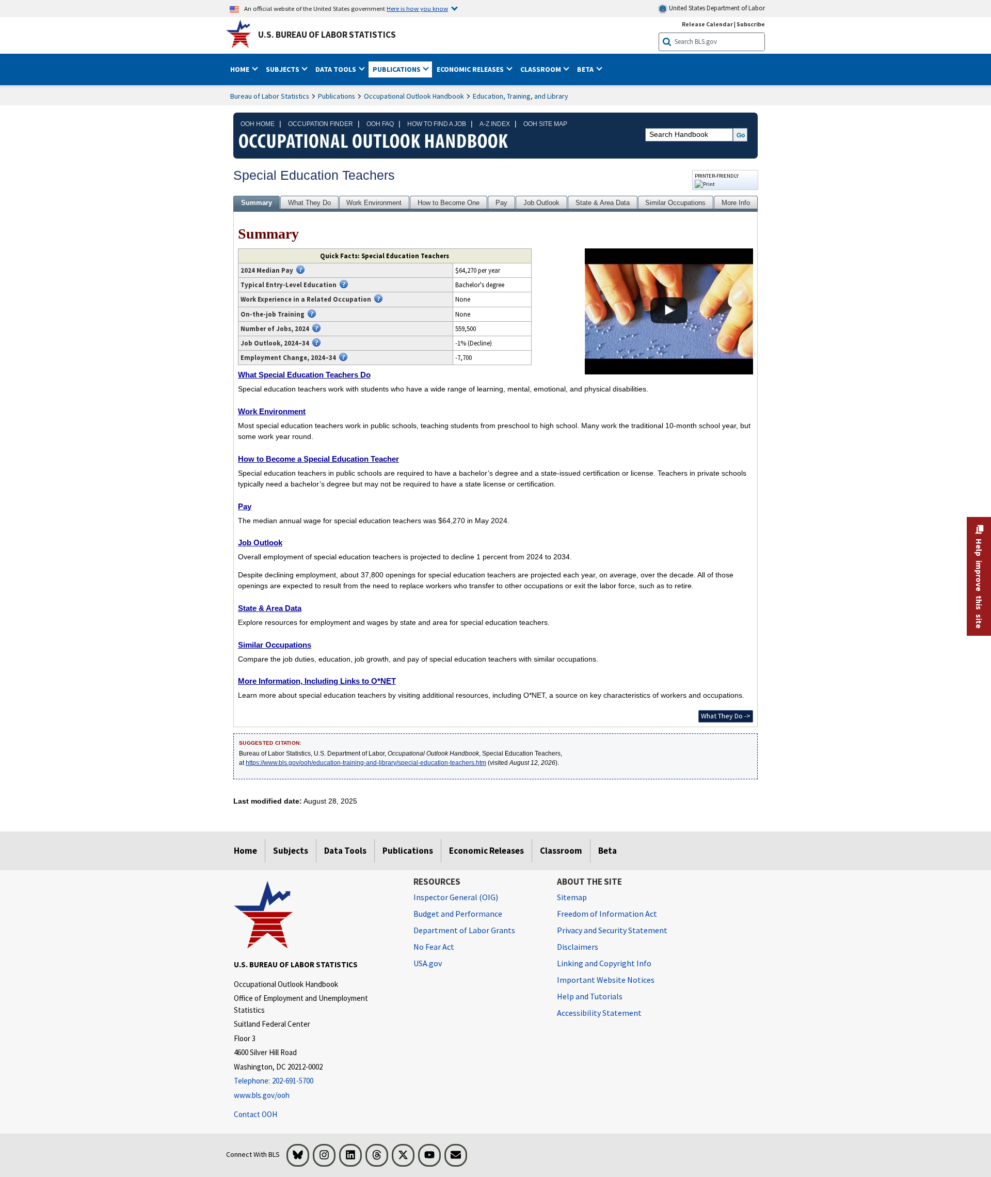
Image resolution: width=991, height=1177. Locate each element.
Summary (256, 203)
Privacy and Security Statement (612, 930)
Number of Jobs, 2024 (275, 328)
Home (245, 850)
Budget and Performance (457, 913)
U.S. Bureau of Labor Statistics (327, 34)
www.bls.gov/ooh (262, 1095)
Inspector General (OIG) (455, 897)
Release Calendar (707, 24)
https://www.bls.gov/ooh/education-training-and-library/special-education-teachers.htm (366, 762)
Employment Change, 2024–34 (288, 357)
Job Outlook (541, 203)
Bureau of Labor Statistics (269, 96)
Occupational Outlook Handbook (414, 96)
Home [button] (240, 69)
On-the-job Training (273, 314)
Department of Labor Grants (464, 930)
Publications (336, 96)
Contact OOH (255, 1114)
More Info (736, 203)
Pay (501, 203)
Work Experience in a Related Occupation (306, 299)
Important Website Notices (605, 980)
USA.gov (427, 963)
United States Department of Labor (716, 8)
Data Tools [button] (336, 69)
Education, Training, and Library (520, 96)
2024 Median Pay (267, 270)
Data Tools (345, 850)
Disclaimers (577, 946)
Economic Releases (486, 850)
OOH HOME (258, 124)
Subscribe (751, 24)
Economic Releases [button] (471, 69)
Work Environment (374, 203)
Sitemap (572, 897)
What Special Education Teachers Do (304, 374)
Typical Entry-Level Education (289, 284)
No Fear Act (433, 946)
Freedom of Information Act (607, 913)
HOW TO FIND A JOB (436, 124)
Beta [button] (586, 69)
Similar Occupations (675, 203)
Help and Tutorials (589, 996)
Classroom (561, 850)
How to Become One (448, 203)
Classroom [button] (541, 69)
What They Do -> (725, 715)
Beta (607, 850)
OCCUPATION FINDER (320, 124)
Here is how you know (417, 8)
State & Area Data (603, 203)
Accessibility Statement (599, 1013)
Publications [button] (397, 69)
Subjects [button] (283, 69)
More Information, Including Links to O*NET (317, 681)
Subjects (290, 850)
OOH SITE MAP (545, 124)
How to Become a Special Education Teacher (318, 458)
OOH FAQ (380, 124)
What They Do (309, 203)
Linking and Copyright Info (604, 963)
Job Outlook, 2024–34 (275, 343)
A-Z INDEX (494, 124)
